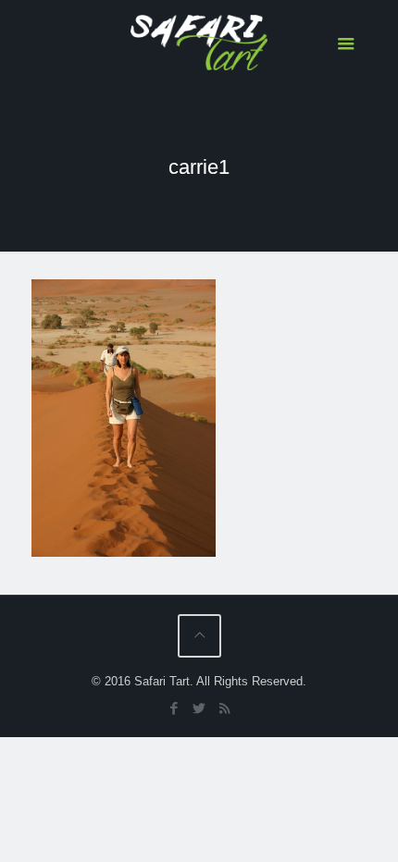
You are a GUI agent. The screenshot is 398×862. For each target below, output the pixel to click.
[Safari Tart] (199, 41)
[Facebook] (174, 708)
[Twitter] (199, 708)
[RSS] (224, 708)
